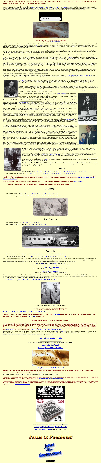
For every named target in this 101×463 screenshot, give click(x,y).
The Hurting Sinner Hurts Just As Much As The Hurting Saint (46, 329)
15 (58, 171)
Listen (74, 135)
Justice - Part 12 (78, 181)
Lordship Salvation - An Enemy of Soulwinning (50, 378)
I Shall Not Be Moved (55, 41)
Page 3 (46, 7)
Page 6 (57, 7)
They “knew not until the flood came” (50, 368)
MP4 (45, 311)
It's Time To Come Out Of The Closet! (50, 341)
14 (56, 171)
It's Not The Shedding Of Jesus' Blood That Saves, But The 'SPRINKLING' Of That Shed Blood (31, 279)
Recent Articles (39, 45)
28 (83, 171)
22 (71, 171)
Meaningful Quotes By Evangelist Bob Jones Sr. (50, 427)
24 (75, 171)
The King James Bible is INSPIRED (50, 348)
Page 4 (50, 7)
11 (50, 171)
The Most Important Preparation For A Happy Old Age (80, 75)
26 (79, 171)
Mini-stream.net (37, 258)
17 (62, 171)
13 (54, 171)
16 (60, 171)
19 (66, 171)
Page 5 (53, 7)
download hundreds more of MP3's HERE (51, 154)
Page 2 (42, 7)
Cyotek (70, 57)
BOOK (53, 158)
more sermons (66, 7)
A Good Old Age (81, 274)
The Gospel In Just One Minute (43, 429)
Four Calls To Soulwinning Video (50, 338)
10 (48, 171)
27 (81, 171)
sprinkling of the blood (93, 158)
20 (67, 171)
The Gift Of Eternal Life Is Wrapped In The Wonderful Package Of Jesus (50, 424)
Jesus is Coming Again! (50, 345)
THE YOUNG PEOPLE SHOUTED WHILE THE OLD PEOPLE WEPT (59, 135)
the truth (56, 314)
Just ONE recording (61, 93)
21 (69, 171)
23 (73, 171)
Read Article (67, 265)
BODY (46, 159)
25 (77, 171)
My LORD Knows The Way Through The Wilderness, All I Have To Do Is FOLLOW (23, 311)
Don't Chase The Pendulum (22, 384)
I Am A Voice (32, 316)
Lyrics (48, 311)
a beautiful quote (10, 329)
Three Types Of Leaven (61, 331)
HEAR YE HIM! (62, 106)
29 (85, 171)
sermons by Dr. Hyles (36, 7)
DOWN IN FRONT (23, 102)
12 (52, 171)
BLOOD (77, 158)
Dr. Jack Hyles (21, 80)
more (72, 7)
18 (64, 171)
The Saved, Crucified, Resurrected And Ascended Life (50, 263)
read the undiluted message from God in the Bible (31, 101)
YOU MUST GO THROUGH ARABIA (39, 372)
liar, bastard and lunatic (69, 119)
